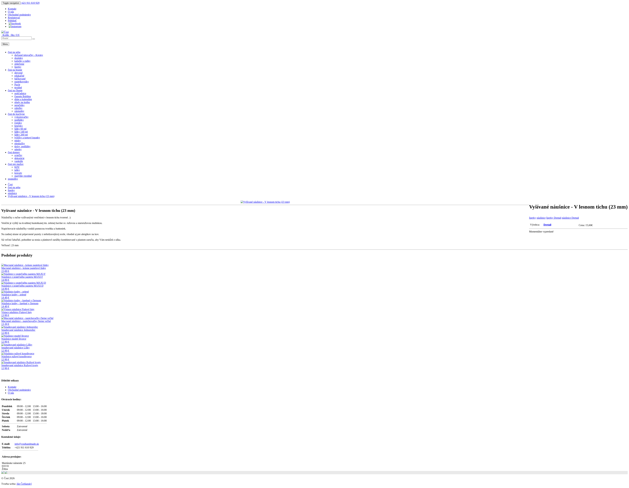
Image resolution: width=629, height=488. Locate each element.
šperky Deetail (553, 217)
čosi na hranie (15, 69)
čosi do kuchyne (16, 114)
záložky (18, 108)
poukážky (13, 178)
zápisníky (19, 111)
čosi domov (14, 152)
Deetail (547, 224)
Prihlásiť (12, 20)
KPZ (16, 167)
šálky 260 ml (21, 134)
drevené (18, 72)
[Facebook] (15, 23)
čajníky (18, 122)
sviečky (18, 155)
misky (17, 140)
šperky (17, 66)
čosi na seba (14, 52)
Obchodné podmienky (19, 14)
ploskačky (19, 143)
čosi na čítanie (15, 90)
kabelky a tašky (22, 61)
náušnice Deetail (570, 217)
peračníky (19, 105)
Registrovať (14, 17)
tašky (17, 170)
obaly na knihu (22, 102)
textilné (18, 87)
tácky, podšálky (22, 146)
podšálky (19, 120)
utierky (18, 149)
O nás (11, 11)
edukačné (19, 75)
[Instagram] (15, 26)
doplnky (18, 58)
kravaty (18, 173)
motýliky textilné (23, 176)
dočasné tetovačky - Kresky (28, 55)
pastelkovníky (21, 81)
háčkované (20, 78)
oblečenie (19, 64)
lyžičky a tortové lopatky (27, 137)
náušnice (541, 217)
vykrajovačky (21, 117)
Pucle (17, 84)
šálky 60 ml (20, 128)
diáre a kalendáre (23, 99)
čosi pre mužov (16, 164)
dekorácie (19, 158)
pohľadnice (20, 93)
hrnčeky (18, 125)
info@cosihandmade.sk (27, 443)
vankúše (18, 161)
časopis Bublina (22, 96)
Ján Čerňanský (24, 483)
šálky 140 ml (21, 131)
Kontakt (12, 8)
